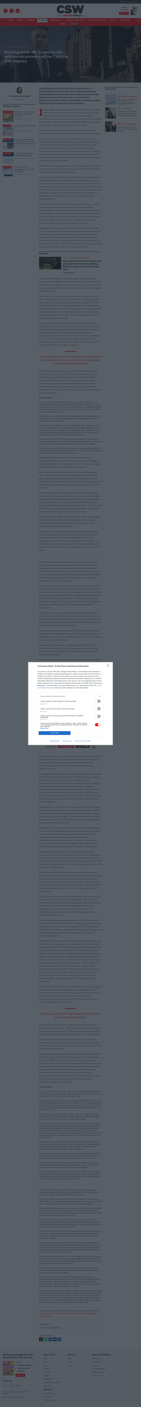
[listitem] (70, 696)
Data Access (67, 741)
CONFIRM (55, 733)
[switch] (98, 701)
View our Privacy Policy (83, 741)
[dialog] (70, 703)
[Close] (109, 666)
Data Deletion (54, 741)
